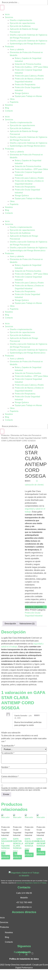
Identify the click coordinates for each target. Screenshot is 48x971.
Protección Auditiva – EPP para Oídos (31, 67)
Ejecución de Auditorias (20, 26)
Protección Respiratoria (25, 84)
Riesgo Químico (22, 93)
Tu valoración (7, 753)
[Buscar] (2, 7)
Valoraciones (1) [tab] (26, 624)
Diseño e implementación (21, 20)
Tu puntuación (8, 746)
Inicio (7, 14)
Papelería (14, 102)
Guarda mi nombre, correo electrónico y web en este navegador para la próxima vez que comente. (24, 789)
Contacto (9, 111)
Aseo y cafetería (17, 49)
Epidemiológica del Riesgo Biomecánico (27, 44)
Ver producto (5, 855)
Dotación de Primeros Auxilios (28, 64)
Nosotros (9, 105)
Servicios (9, 17)
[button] (24, 113)
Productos (9, 47)
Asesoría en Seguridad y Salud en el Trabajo (31, 883)
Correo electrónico (10, 776)
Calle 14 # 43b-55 (24, 893)
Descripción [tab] (10, 624)
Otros (12, 99)
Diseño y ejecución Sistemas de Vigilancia (28, 41)
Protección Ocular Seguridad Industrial (24, 438)
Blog (7, 108)
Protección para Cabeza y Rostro (29, 76)
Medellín (24, 898)
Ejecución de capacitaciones (22, 23)
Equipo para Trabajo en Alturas (28, 96)
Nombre (5, 767)
